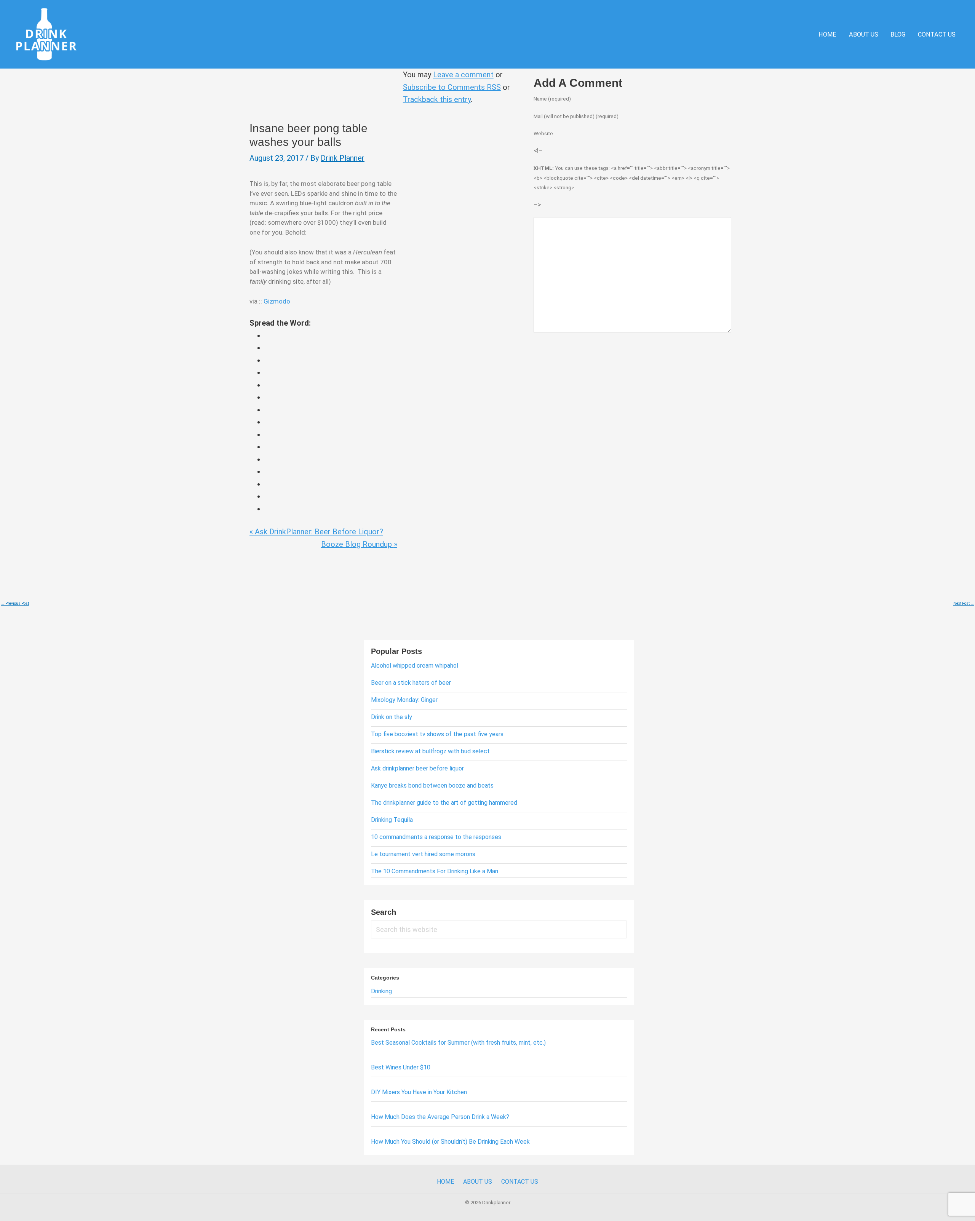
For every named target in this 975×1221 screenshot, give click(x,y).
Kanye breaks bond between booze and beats (432, 785)
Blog (897, 34)
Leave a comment (463, 74)
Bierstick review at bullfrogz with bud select (430, 751)
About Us (863, 34)
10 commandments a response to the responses (436, 837)
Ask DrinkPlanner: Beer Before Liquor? (316, 531)
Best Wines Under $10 (400, 1067)
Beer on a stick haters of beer (411, 682)
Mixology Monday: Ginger (404, 699)
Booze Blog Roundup (359, 544)
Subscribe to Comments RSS (452, 87)
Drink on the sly (391, 717)
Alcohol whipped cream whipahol (414, 665)
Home (827, 34)
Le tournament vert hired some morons (423, 854)
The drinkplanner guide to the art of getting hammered (444, 802)
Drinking (381, 991)
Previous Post (15, 603)
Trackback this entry (437, 99)
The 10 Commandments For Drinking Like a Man (434, 871)
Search (383, 912)
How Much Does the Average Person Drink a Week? (440, 1116)
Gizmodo (277, 301)
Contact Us (937, 34)
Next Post (963, 603)
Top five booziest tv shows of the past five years (437, 734)
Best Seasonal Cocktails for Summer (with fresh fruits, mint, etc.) (458, 1042)
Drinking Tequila (392, 819)
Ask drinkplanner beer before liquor (417, 768)
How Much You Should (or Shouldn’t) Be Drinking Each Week (450, 1141)
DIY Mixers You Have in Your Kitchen (419, 1092)
